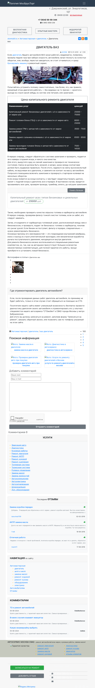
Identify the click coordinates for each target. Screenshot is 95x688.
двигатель (19, 568)
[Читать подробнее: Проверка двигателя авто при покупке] (26, 359)
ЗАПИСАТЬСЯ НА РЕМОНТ (27, 668)
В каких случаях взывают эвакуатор (26, 617)
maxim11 (14, 547)
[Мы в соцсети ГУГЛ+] (83, 686)
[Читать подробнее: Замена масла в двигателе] (26, 345)
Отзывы (13, 591)
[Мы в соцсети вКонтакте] (87, 686)
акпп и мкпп (20, 571)
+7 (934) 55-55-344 (47, 20)
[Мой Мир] (86, 38)
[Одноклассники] (82, 38)
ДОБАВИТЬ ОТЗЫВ (27, 676)
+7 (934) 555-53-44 (63, 673)
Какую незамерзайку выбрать (23, 628)
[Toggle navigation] (84, 3)
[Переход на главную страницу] (27, 12)
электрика (19, 585)
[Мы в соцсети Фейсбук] (76, 686)
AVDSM (64, 52)
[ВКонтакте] (79, 38)
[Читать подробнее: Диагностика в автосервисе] (59, 345)
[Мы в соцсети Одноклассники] (79, 686)
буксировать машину (17, 63)
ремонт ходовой (22, 577)
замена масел (21, 574)
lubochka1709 (16, 516)
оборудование (21, 582)
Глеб (13, 532)
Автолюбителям (17, 588)
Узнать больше (76, 190)
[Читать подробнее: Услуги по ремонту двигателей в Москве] (59, 359)
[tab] (47, 291)
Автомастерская (17, 566)
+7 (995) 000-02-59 (63, 677)
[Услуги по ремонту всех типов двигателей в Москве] (47, 75)
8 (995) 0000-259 (48, 23)
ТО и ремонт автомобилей (22, 607)
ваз (41, 331)
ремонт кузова (21, 580)
